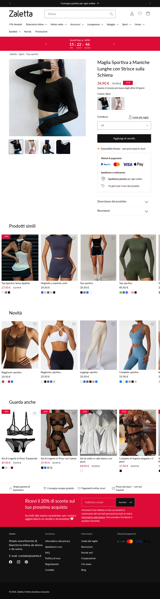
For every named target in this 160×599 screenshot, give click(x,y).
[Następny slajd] (113, 43)
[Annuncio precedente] (9, 3)
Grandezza (102, 116)
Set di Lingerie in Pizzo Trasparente (19, 458)
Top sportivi (32, 54)
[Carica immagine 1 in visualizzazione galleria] (16, 147)
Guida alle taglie (140, 117)
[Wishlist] (140, 14)
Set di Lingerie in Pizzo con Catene (58, 458)
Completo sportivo (129, 372)
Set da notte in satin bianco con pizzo (96, 460)
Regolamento (52, 564)
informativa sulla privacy (93, 517)
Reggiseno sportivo (12, 372)
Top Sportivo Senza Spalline (16, 283)
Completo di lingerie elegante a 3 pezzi (136, 460)
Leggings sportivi (89, 372)
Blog (83, 569)
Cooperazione (88, 558)
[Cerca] (111, 14)
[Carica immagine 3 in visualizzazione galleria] (47, 147)
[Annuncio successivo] (150, 3)
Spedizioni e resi (53, 546)
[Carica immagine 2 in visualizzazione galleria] (32, 147)
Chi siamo (86, 564)
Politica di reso (52, 558)
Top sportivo (86, 283)
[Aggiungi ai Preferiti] (34, 238)
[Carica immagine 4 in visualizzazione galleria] (63, 147)
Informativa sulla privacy (57, 541)
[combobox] (80, 14)
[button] (36, 24)
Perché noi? (87, 552)
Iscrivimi (122, 502)
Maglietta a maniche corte (54, 283)
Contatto (49, 569)
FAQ (47, 552)
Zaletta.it (21, 592)
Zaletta (13, 54)
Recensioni (86, 546)
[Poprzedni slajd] (46, 43)
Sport (21, 54)
